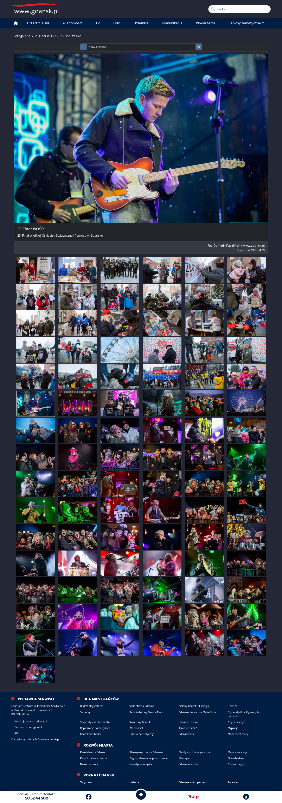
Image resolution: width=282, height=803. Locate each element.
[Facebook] (88, 796)
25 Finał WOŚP (45, 35)
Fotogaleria (22, 35)
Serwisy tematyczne (245, 23)
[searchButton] (199, 46)
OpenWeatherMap (48, 739)
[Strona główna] (15, 23)
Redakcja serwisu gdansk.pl (30, 721)
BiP (16, 733)
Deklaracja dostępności (28, 727)
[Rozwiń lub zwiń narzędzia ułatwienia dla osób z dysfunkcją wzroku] (246, 797)
